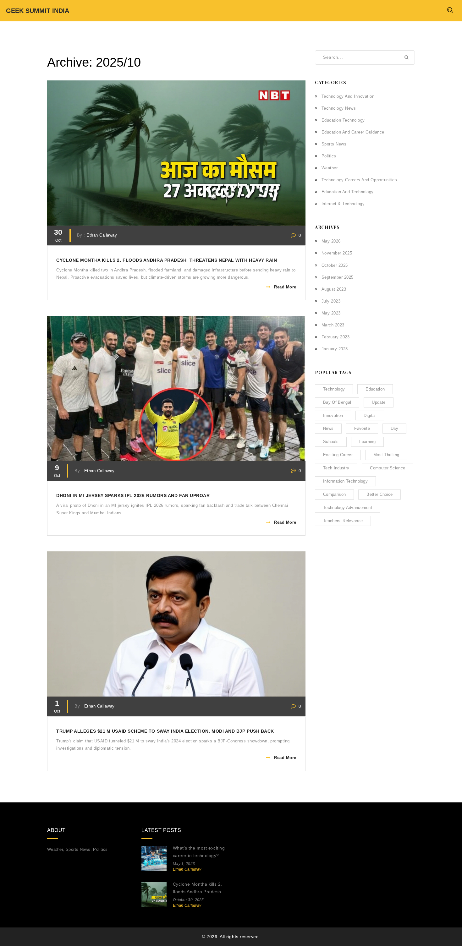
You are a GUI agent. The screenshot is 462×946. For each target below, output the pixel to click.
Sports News (334, 144)
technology (334, 389)
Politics (329, 156)
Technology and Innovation (348, 96)
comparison (334, 494)
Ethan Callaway (101, 235)
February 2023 (335, 337)
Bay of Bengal (337, 402)
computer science (387, 468)
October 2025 (335, 265)
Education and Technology (348, 191)
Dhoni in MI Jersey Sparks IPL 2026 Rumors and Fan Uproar (133, 495)
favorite (362, 428)
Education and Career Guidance (353, 132)
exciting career (338, 454)
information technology (345, 481)
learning (367, 441)
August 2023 (334, 289)
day (394, 428)
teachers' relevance (343, 520)
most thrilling (386, 454)
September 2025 (338, 277)
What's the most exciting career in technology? (199, 851)
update (378, 402)
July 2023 (331, 301)
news (328, 428)
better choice (379, 494)
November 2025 (337, 253)
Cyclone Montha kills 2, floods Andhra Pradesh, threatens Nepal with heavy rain (166, 260)
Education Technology (343, 120)
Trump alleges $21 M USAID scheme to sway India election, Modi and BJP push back (165, 731)
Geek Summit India (37, 10)
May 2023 (331, 313)
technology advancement (347, 507)
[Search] (450, 10)
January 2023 (335, 349)
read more (285, 287)
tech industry (336, 468)
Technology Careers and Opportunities (359, 180)
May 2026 (331, 241)
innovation (333, 415)
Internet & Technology (343, 203)
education (375, 389)
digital (370, 415)
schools (330, 441)
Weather (330, 168)
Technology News (339, 108)
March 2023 (333, 325)
